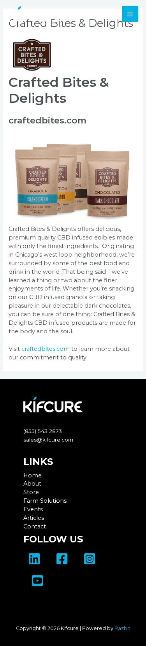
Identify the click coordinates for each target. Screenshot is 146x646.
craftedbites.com (47, 120)
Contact (34, 526)
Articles (33, 517)
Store (31, 492)
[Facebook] (62, 559)
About (32, 483)
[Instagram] (89, 559)
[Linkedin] (34, 559)
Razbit (122, 628)
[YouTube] (37, 580)
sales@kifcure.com (48, 440)
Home (32, 475)
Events (33, 509)
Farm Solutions (45, 500)
